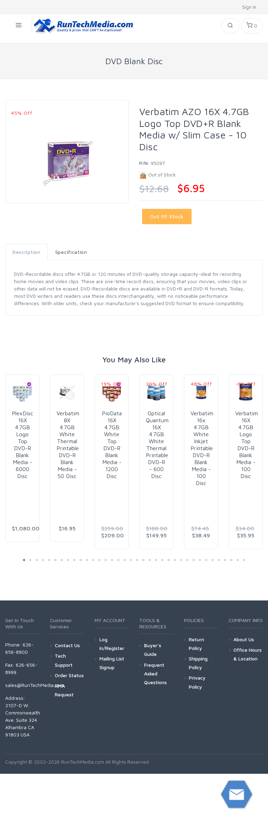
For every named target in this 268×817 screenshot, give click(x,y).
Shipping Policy (198, 663)
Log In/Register (111, 643)
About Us (243, 639)
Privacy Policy (197, 682)
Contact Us (67, 645)
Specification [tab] (71, 252)
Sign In (250, 7)
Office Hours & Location (247, 654)
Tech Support (64, 660)
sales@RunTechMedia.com (34, 685)
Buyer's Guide (152, 649)
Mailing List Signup (111, 663)
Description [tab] (26, 252)
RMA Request (64, 690)
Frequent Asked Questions (155, 673)
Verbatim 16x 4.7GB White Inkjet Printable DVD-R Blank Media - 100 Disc (202, 448)
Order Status (69, 675)
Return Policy (196, 643)
